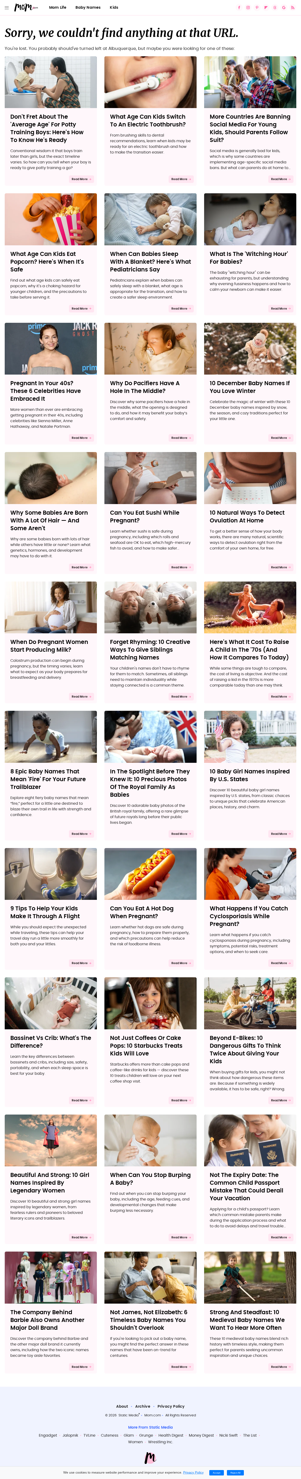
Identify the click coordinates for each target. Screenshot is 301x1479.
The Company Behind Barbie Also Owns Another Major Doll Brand (47, 1320)
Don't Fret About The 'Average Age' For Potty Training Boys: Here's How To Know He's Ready (46, 128)
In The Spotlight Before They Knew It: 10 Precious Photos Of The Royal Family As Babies (150, 783)
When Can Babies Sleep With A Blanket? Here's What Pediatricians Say (150, 262)
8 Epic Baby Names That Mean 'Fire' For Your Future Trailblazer (48, 779)
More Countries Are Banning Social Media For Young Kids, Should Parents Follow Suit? (250, 128)
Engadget (48, 1435)
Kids (114, 7)
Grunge (146, 1435)
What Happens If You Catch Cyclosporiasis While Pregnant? (249, 916)
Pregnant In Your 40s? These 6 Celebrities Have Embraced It (45, 391)
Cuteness (109, 1435)
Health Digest (170, 1435)
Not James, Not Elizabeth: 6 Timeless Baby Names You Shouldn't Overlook (148, 1320)
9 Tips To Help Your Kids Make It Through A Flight (45, 912)
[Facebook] (239, 7)
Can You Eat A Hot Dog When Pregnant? (142, 912)
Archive (142, 1406)
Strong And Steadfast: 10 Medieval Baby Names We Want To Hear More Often (247, 1320)
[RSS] (292, 7)
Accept (216, 1472)
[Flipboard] (265, 7)
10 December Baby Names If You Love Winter (250, 387)
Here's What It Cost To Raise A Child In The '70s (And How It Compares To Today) (249, 650)
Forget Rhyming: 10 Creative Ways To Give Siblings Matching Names (150, 650)
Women (135, 1442)
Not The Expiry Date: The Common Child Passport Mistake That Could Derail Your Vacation (246, 1186)
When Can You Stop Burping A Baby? (150, 1179)
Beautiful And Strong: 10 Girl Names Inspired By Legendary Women (49, 1183)
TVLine (89, 1435)
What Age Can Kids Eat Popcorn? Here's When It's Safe (47, 262)
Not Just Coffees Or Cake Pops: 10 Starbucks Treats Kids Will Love (146, 1046)
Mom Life (58, 7)
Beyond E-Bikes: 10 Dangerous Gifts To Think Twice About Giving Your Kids (245, 1049)
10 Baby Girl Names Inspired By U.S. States (250, 775)
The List (250, 1435)
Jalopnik (70, 1435)
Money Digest (201, 1435)
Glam (129, 1435)
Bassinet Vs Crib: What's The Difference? (50, 1042)
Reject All (235, 1472)
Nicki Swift (228, 1435)
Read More (79, 179)
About (122, 1406)
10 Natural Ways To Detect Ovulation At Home (247, 517)
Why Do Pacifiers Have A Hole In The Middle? (145, 387)
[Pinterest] (257, 7)
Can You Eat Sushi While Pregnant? (144, 517)
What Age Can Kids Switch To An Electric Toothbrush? (148, 121)
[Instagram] (248, 7)
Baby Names (88, 7)
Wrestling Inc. (160, 1442)
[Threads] (274, 7)
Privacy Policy (171, 1406)
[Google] (283, 7)
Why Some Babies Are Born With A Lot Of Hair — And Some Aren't (49, 520)
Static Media (129, 1415)
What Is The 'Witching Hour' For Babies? (249, 258)
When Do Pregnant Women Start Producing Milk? (49, 646)
